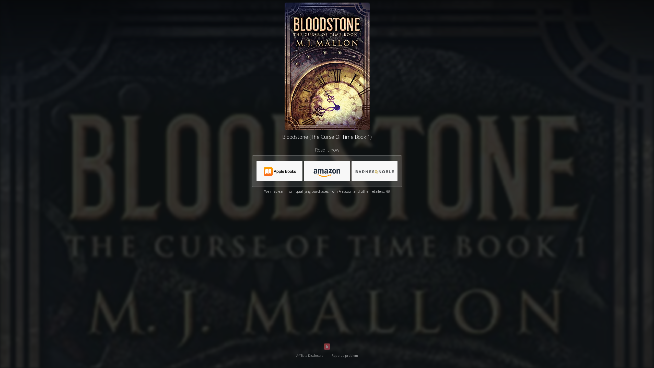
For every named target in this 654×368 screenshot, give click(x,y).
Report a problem (345, 355)
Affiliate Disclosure (309, 355)
